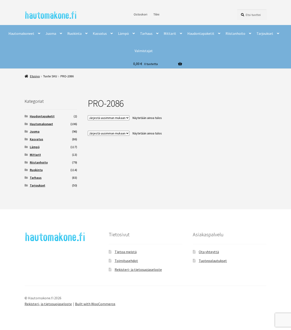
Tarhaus (146, 33)
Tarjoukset (264, 33)
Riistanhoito (235, 33)
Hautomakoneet (21, 33)
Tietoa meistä (126, 251)
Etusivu (35, 76)
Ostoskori (140, 14)
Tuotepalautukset (213, 260)
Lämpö (123, 33)
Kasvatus (100, 33)
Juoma (50, 33)
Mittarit (170, 33)
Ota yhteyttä (209, 251)
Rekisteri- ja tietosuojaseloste (138, 269)
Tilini (156, 14)
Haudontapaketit (200, 33)
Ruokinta (74, 33)
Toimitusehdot (126, 260)
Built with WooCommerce (95, 304)
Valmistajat (144, 50)
